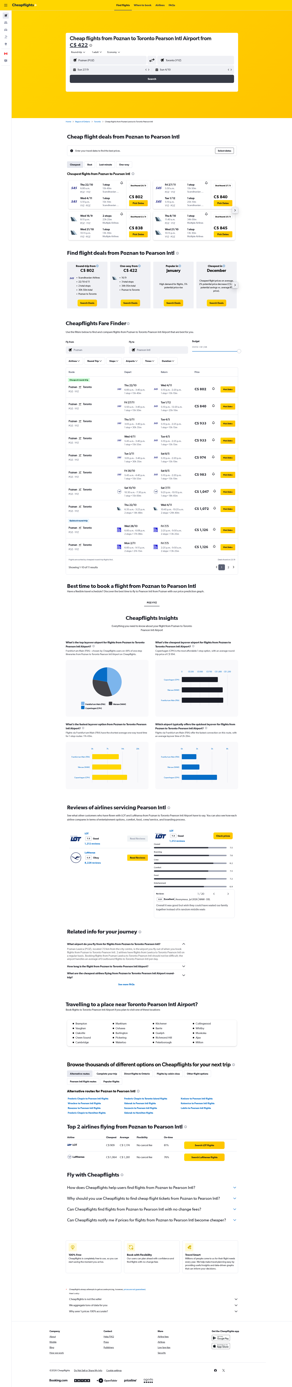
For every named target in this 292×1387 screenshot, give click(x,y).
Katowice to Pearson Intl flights (197, 1103)
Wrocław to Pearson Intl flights (84, 1103)
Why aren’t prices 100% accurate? (88, 1311)
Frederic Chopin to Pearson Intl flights (88, 1098)
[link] (87, 303)
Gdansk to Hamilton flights (138, 1112)
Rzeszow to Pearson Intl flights (84, 1108)
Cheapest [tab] (75, 164)
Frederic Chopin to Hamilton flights (87, 1112)
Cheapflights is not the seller (85, 1299)
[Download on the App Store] (221, 1346)
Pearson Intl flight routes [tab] (83, 1081)
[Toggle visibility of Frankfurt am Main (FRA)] (93, 703)
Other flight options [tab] (197, 1073)
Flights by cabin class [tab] (168, 1073)
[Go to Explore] (5, 44)
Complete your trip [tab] (107, 1073)
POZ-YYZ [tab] (152, 602)
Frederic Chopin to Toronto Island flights (145, 1098)
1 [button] (221, 567)
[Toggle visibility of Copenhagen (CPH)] (91, 707)
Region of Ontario (82, 121)
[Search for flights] (5, 15)
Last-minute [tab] (105, 164)
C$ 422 (79, 45)
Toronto (97, 121)
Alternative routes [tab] (80, 1073)
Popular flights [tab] (111, 1081)
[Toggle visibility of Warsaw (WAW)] (117, 703)
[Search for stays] (5, 22)
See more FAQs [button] (126, 984)
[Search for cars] (5, 29)
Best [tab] (89, 164)
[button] (5, 5)
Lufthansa (90, 852)
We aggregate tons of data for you (88, 1305)
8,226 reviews (93, 862)
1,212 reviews (92, 843)
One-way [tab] (124, 164)
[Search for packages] (5, 36)
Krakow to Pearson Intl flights (197, 1098)
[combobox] (78, 52)
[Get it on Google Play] (221, 1338)
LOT (87, 833)
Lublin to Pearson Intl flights (196, 1108)
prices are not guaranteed (134, 1289)
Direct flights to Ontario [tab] (137, 1073)
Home (68, 121)
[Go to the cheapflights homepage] (24, 5)
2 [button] (228, 567)
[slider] (239, 351)
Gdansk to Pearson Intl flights (140, 1103)
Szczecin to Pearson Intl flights (140, 1108)
